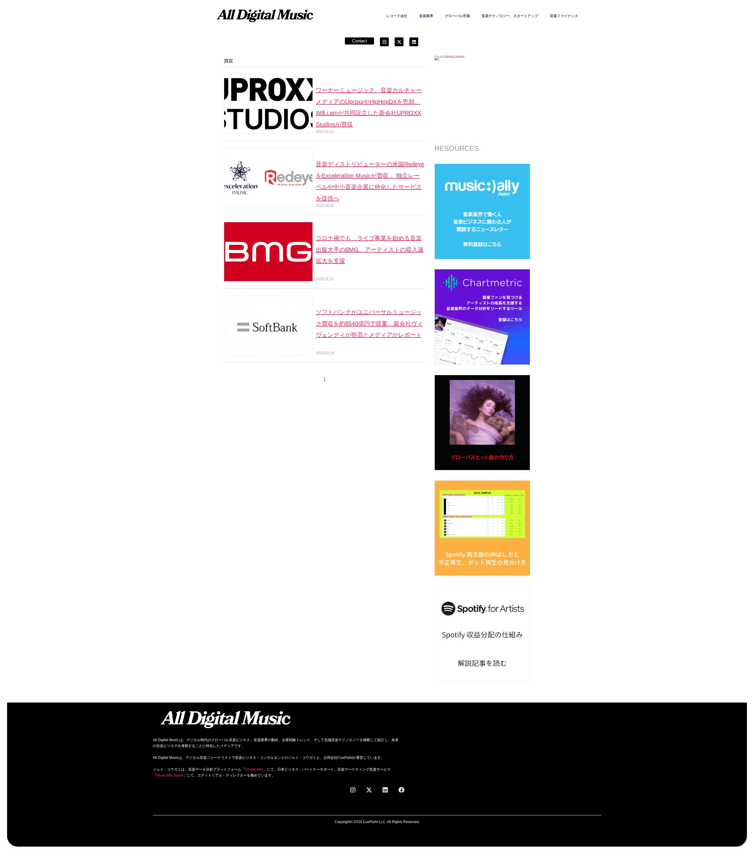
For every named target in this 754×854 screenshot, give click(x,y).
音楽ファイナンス (564, 16)
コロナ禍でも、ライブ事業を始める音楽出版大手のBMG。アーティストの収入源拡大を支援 (370, 249)
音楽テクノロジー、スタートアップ (510, 16)
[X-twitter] (399, 41)
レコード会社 (396, 16)
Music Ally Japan (169, 775)
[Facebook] (401, 790)
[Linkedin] (413, 41)
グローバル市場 (457, 16)
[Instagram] (384, 41)
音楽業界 (426, 16)
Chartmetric (254, 769)
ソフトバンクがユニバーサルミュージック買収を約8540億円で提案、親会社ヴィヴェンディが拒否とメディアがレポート (369, 323)
